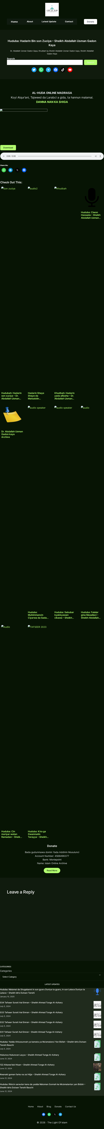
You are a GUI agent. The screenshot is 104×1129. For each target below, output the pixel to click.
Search (11, 58)
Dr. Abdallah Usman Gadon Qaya (24, 51)
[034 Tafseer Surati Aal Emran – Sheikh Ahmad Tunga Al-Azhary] (97, 1005)
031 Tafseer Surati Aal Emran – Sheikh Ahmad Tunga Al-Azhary (31, 1032)
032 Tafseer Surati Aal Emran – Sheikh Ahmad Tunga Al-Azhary (31, 1022)
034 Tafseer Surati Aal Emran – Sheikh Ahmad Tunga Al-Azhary (31, 1002)
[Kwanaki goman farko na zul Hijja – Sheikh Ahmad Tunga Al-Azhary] (97, 1077)
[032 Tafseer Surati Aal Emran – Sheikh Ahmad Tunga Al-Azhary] (97, 1025)
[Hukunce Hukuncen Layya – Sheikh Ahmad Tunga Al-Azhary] (97, 1057)
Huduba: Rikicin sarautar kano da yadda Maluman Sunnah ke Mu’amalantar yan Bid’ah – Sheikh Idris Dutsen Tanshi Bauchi (42, 1086)
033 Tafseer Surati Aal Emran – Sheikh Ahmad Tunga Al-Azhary (31, 1012)
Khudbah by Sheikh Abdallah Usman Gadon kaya (59, 51)
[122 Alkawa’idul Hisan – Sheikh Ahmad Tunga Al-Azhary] (97, 1067)
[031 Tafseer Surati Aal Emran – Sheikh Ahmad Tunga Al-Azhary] (97, 1034)
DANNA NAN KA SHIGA (52, 102)
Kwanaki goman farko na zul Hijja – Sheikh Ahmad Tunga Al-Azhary (33, 1074)
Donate (90, 21)
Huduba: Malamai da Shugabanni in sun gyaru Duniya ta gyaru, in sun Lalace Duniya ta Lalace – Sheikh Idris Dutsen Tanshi (42, 991)
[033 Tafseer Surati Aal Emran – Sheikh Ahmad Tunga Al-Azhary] (97, 1015)
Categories (6, 970)
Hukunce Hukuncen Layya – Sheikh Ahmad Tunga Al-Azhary (29, 1055)
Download (8, 147)
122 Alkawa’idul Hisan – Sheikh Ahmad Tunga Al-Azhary (27, 1064)
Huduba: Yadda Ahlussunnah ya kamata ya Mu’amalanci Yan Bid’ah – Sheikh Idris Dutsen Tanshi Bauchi (43, 1043)
